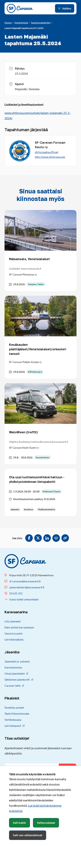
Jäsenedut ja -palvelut (17, 661)
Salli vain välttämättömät (27, 835)
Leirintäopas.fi (13, 725)
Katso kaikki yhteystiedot (24, 599)
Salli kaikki (19, 822)
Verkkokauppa (13, 719)
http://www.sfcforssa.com (50, 156)
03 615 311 (16, 593)
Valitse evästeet (46, 822)
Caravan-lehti (13, 685)
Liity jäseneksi (13, 621)
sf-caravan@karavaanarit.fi (25, 581)
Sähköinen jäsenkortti (17, 679)
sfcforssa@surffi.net (46, 152)
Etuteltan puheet (14, 707)
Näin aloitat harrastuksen (19, 627)
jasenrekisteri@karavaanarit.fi (26, 587)
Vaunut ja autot (13, 633)
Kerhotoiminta (13, 667)
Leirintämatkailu (14, 639)
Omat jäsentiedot (15, 673)
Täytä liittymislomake (17, 713)
